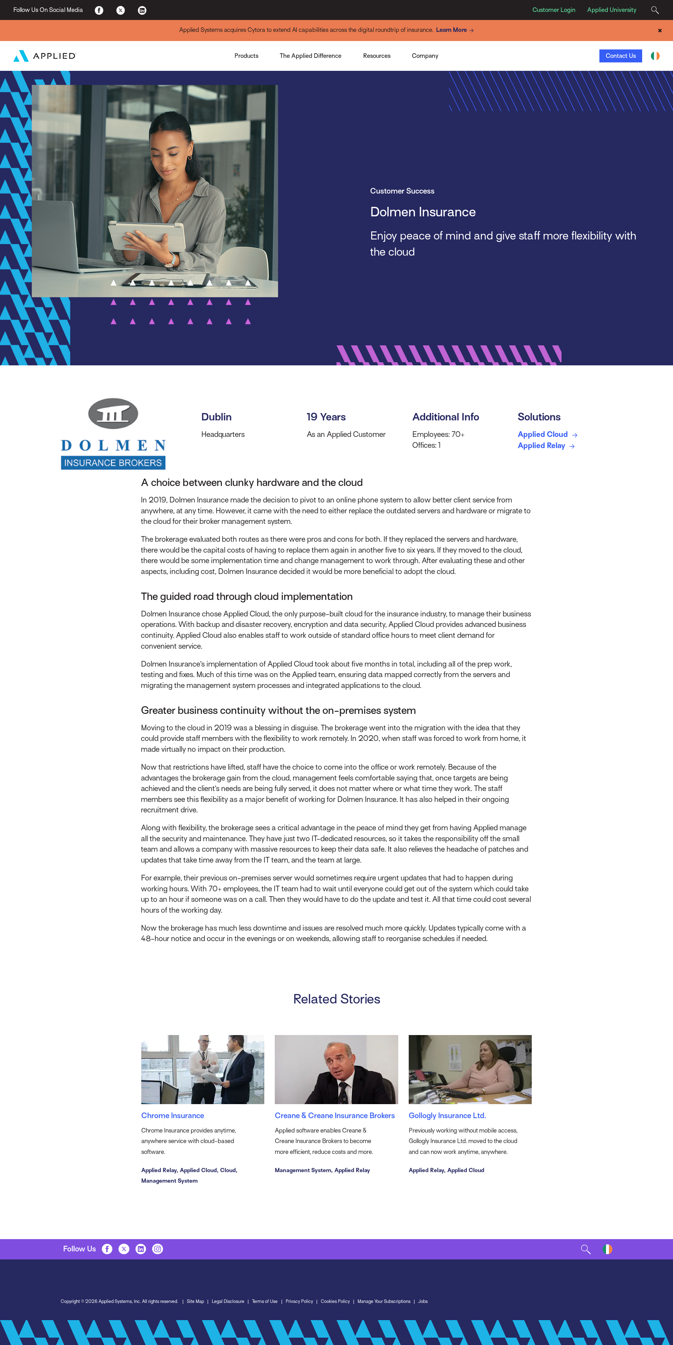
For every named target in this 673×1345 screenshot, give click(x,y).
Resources (376, 55)
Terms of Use (265, 1301)
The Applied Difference (310, 55)
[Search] (655, 10)
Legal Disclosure (228, 1301)
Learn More (451, 29)
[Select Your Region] (655, 55)
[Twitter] (120, 9)
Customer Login (554, 9)
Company (425, 55)
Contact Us (621, 55)
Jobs (423, 1301)
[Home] (44, 55)
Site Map (195, 1301)
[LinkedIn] (142, 9)
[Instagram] (157, 1249)
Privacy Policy (299, 1301)
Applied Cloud (544, 434)
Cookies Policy (335, 1301)
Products (246, 55)
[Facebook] (99, 9)
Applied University (612, 9)
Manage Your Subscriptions (384, 1301)
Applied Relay (542, 445)
